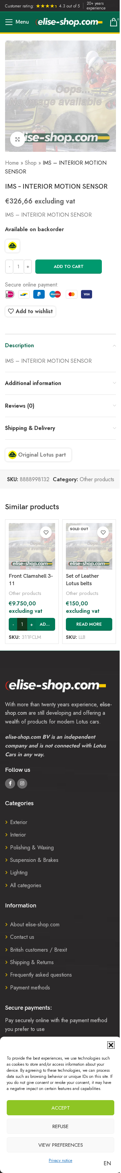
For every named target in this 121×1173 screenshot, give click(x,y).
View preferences (60, 1145)
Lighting (19, 872)
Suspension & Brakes (34, 860)
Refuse (60, 1126)
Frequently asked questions (41, 975)
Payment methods (30, 987)
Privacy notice (60, 1160)
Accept (60, 1108)
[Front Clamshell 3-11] (32, 546)
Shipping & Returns (32, 962)
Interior (18, 835)
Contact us (22, 937)
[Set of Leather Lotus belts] (89, 546)
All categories (25, 885)
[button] (111, 1045)
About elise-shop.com (34, 924)
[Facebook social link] (10, 784)
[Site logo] (69, 22)
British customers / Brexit (38, 950)
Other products (97, 479)
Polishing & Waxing (32, 847)
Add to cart (69, 266)
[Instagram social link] (22, 784)
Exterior (18, 822)
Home (12, 163)
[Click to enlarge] (17, 139)
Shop (31, 163)
